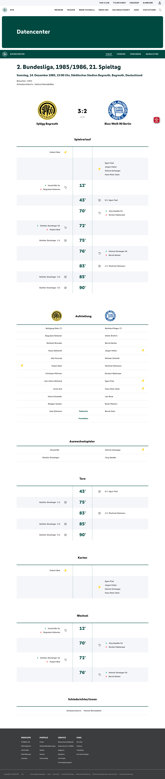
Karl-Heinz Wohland (53, 381)
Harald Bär (52, 185)
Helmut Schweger (113, 171)
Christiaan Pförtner (53, 373)
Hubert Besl (55, 152)
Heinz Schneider (55, 397)
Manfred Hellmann (117, 266)
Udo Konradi (56, 358)
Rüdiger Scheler (55, 404)
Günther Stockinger (48, 226)
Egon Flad (109, 163)
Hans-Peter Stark (112, 175)
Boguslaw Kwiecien (51, 189)
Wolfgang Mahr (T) (54, 328)
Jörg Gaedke (114, 211)
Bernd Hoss (110, 411)
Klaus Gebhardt (55, 351)
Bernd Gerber (115, 255)
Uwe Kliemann (55, 411)
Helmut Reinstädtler (44, 84)
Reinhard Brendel (54, 343)
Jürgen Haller (111, 167)
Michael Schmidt (112, 358)
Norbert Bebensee (117, 215)
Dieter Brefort (111, 336)
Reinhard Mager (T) (113, 328)
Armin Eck (57, 389)
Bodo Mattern (111, 404)
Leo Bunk (109, 397)
